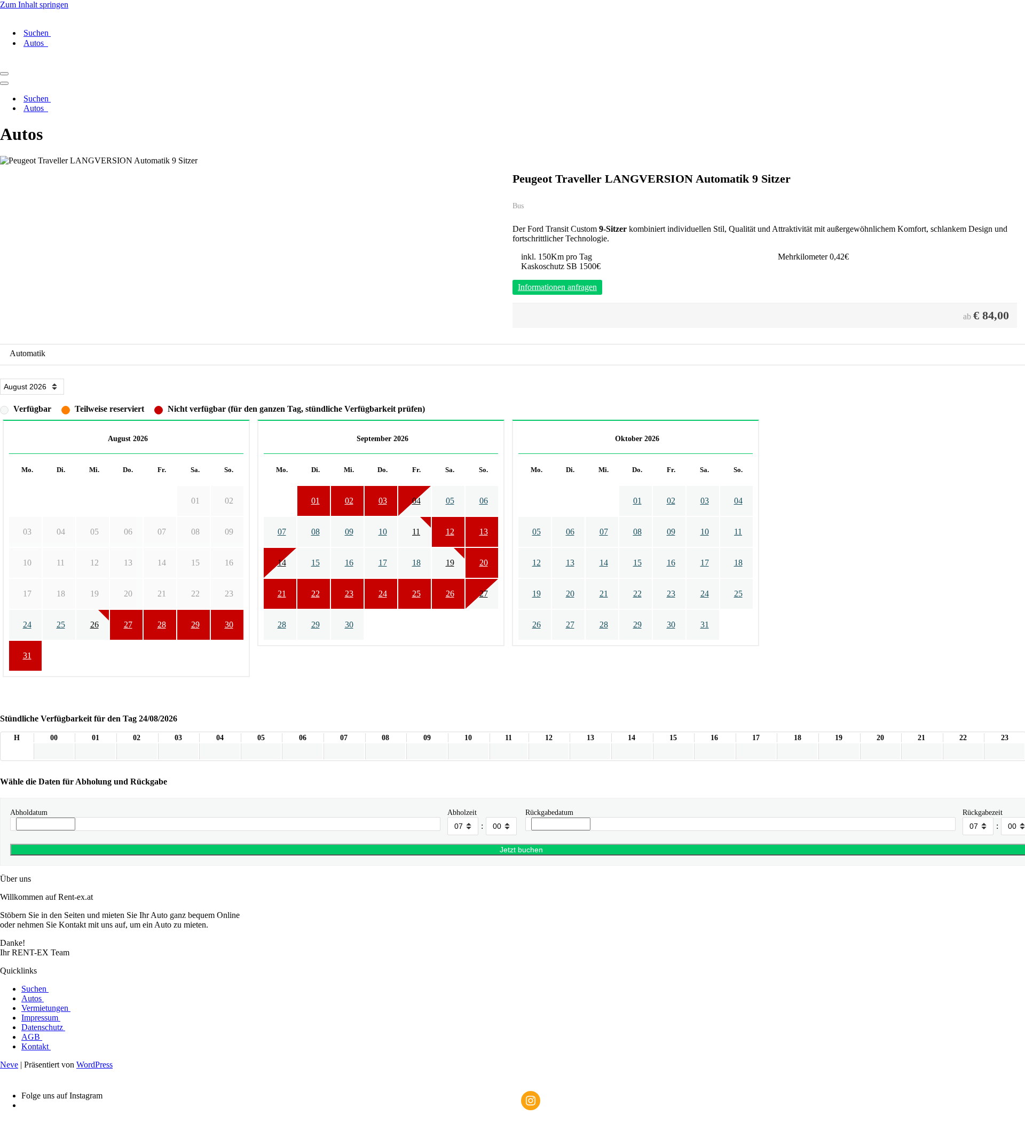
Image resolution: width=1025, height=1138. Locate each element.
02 (349, 500)
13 (483, 531)
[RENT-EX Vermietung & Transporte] (512, 14)
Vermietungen (45, 1008)
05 (450, 500)
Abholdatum (29, 812)
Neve (9, 1064)
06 (483, 500)
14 (282, 562)
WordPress (94, 1064)
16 (349, 562)
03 (383, 500)
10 (383, 531)
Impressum (40, 1017)
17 (383, 562)
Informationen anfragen (557, 287)
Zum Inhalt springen (34, 4)
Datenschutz (43, 1027)
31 (27, 655)
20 (483, 562)
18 (416, 562)
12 (450, 531)
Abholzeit (462, 812)
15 (315, 562)
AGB (31, 1036)
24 (27, 624)
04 (416, 500)
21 (282, 593)
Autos (35, 43)
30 (229, 624)
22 (315, 593)
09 (349, 531)
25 (61, 624)
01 (315, 500)
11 (416, 531)
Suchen (37, 32)
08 (315, 531)
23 (349, 593)
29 (195, 624)
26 (94, 624)
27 (128, 624)
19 (450, 562)
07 (282, 531)
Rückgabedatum (549, 812)
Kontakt (36, 1046)
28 (161, 624)
